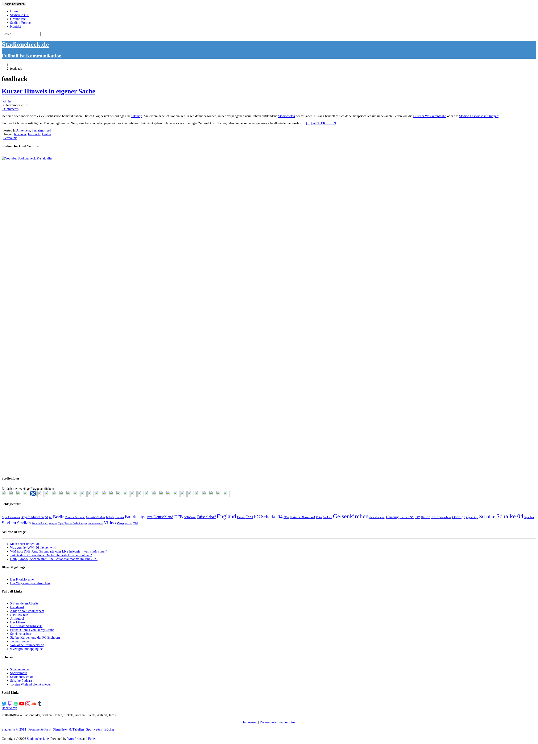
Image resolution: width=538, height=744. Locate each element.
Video (110, 522)
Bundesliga (135, 516)
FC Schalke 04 (268, 516)
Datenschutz (268, 722)
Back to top (9, 708)
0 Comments (10, 109)
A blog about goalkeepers (27, 611)
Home (14, 11)
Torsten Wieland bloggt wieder (30, 684)
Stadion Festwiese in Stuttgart (478, 116)
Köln (435, 517)
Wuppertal (124, 523)
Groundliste (18, 19)
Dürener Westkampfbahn (429, 116)
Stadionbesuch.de (21, 677)
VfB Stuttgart (80, 523)
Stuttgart (53, 523)
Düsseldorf (206, 516)
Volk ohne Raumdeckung (27, 645)
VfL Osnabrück (95, 523)
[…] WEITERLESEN (321, 123)
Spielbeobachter (20, 633)
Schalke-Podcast (21, 680)
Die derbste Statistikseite (26, 626)
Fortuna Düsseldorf (302, 517)
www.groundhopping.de (26, 649)
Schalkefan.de (19, 669)
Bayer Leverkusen (11, 517)
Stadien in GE (19, 15)
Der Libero (17, 622)
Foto (319, 517)
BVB (150, 517)
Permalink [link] (10, 138)
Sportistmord (18, 673)
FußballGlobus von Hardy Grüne (32, 630)
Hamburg (392, 517)
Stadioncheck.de (25, 44)
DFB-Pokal (190, 517)
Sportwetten (94, 729)
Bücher (109, 729)
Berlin (59, 516)
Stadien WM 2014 (14, 729)
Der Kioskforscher (22, 579)
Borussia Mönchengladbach (100, 517)
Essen (241, 517)
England (226, 516)
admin (6, 101)
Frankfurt (327, 517)
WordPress (74, 738)
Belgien (48, 517)
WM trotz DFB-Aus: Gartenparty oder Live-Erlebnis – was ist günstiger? (58, 551)
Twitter (46, 134)
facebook (20, 134)
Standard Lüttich (40, 523)
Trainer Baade (19, 641)
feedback (34, 134)
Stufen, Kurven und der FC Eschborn (35, 637)
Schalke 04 (509, 516)
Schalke (487, 516)
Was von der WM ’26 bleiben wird (33, 547)
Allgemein (23, 130)
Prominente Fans (39, 729)
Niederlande (445, 517)
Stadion (24, 523)
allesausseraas (19, 614)
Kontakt (15, 26)
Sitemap (136, 116)
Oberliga (458, 517)
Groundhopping (377, 517)
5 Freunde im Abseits (24, 603)
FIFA (286, 517)
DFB (178, 516)
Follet (92, 738)
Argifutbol (17, 618)
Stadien (9, 522)
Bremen (119, 517)
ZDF (135, 523)
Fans (249, 517)
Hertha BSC (407, 517)
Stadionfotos (286, 116)
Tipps (61, 523)
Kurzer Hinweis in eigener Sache (48, 91)
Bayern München (32, 517)
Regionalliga (472, 517)
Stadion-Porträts (20, 22)
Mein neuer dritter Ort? (25, 544)
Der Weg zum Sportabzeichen (30, 583)
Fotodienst (17, 607)
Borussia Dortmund (75, 517)
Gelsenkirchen (351, 516)
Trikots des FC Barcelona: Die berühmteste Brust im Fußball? (51, 555)
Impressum (250, 722)
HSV (417, 517)
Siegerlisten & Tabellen (68, 729)
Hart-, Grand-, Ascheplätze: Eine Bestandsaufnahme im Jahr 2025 (54, 559)
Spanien (529, 517)
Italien (425, 517)
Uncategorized (41, 130)
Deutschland (163, 517)
